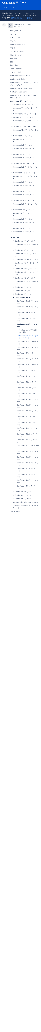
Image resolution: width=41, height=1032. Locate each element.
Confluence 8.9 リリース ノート (24, 191)
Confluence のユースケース (20, 76)
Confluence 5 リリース (23, 294)
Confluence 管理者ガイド (19, 79)
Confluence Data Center (19, 92)
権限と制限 (14, 65)
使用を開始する (15, 31)
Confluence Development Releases (25, 502)
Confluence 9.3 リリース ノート (24, 154)
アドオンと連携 (15, 72)
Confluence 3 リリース (23, 492)
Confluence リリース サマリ (23, 105)
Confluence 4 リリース (23, 298)
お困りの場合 (15, 511)
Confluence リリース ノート (20, 101)
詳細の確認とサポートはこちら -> (23, 18)
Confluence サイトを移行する (21, 88)
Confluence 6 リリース (23, 291)
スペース (13, 34)
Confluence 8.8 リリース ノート (24, 200)
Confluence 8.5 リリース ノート (24, 228)
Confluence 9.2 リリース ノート (24, 163)
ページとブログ (15, 37)
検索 (11, 62)
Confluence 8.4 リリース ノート (26, 241)
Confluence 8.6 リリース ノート (24, 219)
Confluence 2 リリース (23, 495)
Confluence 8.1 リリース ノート (26, 269)
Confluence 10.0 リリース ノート (25, 126)
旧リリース (16, 237)
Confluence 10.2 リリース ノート (24, 114)
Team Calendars (16, 69)
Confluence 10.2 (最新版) (23, 24)
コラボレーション (16, 55)
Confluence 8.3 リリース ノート (26, 250)
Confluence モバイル (17, 44)
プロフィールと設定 (17, 51)
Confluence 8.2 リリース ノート (26, 259)
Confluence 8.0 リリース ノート (26, 278)
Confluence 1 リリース (23, 499)
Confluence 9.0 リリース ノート (24, 182)
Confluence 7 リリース (23, 287)
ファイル (13, 41)
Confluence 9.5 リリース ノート (24, 136)
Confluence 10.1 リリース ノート (24, 117)
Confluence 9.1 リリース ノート (24, 173)
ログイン (7, 8)
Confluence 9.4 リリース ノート (24, 145)
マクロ (12, 48)
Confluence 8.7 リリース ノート (24, 210)
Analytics (13, 58)
